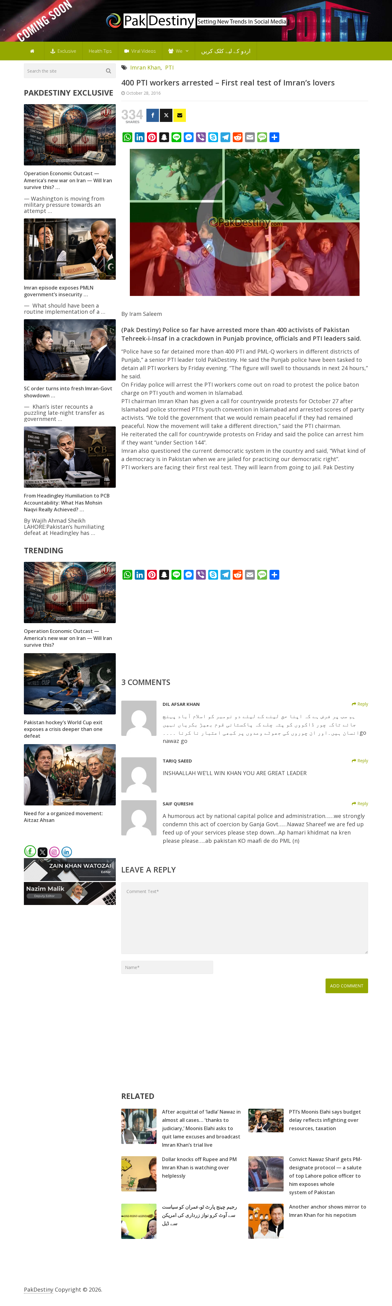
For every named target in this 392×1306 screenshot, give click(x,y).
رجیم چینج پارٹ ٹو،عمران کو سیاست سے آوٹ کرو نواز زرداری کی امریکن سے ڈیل (199, 1215)
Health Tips (100, 51)
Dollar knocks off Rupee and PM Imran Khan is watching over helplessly (199, 1167)
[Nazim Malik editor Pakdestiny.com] (70, 903)
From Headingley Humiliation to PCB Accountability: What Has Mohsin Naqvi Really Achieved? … (67, 502)
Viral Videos (143, 51)
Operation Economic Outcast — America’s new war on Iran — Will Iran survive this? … (68, 180)
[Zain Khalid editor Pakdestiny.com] (70, 879)
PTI (169, 67)
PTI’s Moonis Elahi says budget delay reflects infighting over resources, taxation (325, 1120)
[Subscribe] (179, 115)
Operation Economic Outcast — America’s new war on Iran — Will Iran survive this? (68, 638)
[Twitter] (166, 115)
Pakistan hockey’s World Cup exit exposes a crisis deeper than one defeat (63, 729)
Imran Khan (145, 67)
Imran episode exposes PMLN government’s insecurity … (58, 291)
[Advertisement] (244, 522)
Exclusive (66, 51)
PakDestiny (38, 1289)
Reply (362, 704)
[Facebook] (152, 115)
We (179, 51)
